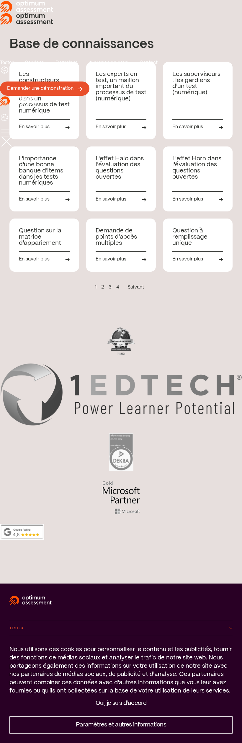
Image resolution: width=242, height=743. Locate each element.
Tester (7, 63)
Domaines (66, 63)
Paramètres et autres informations (121, 725)
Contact (149, 63)
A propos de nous (108, 63)
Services (34, 63)
